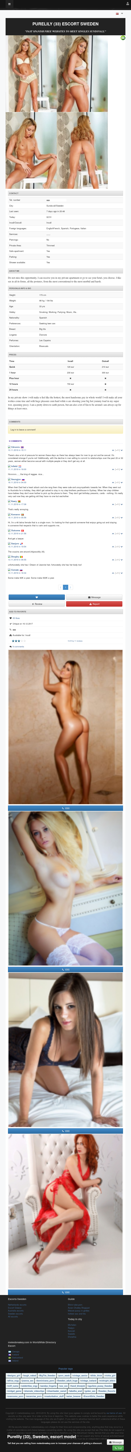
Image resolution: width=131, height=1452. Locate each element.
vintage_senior (80, 1375)
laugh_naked (29, 1375)
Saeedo (71, 1333)
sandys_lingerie (48, 1385)
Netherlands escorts (17, 1304)
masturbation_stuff (54, 1396)
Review (38, 603)
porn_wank (64, 1375)
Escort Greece (14, 1307)
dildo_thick (96, 1375)
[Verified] (65, 112)
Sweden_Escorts (107, 1390)
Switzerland (17, 1357)
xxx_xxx (64, 1385)
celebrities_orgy (29, 1385)
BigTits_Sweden (47, 1375)
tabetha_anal (75, 1390)
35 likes (16, 618)
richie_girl (110, 1375)
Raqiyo (71, 1327)
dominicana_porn (45, 1380)
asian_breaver (74, 1396)
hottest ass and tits (77, 1313)
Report (96, 603)
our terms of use (114, 1412)
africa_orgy (13, 1380)
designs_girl (14, 1375)
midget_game (14, 1390)
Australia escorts (16, 1310)
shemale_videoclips (34, 1390)
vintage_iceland (88, 1380)
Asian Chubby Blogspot (79, 1307)
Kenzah (71, 1330)
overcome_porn (15, 1396)
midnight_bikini (107, 1380)
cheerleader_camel (57, 1390)
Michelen (72, 1324)
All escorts (13, 1316)
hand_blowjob (78, 1385)
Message (96, 597)
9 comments (18, 646)
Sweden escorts (15, 1313)
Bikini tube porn (75, 1304)
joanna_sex (27, 1380)
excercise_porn (34, 1396)
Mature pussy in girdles (78, 1310)
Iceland (15, 1354)
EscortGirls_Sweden (94, 1396)
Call (119, 1448)
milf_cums (13, 1385)
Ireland (15, 1360)
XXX (67, 808)
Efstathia (72, 1336)
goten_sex (90, 1390)
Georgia (15, 1351)
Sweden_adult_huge (67, 1380)
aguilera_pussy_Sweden (100, 1385)
